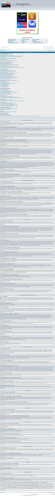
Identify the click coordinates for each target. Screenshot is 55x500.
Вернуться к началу (2, 125)
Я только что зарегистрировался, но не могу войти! (8, 58)
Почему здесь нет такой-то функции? (6, 115)
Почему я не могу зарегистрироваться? (6, 60)
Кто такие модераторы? (4, 89)
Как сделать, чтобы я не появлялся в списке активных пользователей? (11, 56)
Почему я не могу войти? (4, 54)
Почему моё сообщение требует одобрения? (7, 78)
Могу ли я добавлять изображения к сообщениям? (8, 83)
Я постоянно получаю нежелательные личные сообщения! (9, 97)
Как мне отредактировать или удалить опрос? (7, 73)
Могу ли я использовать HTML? (5, 81)
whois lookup (8, 484)
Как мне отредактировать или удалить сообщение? (8, 70)
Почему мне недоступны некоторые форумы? (7, 74)
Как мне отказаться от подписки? (5, 109)
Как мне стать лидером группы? (5, 92)
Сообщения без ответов (3, 49)
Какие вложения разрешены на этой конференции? (8, 111)
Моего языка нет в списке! (4, 65)
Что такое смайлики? (3, 82)
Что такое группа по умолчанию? (5, 93)
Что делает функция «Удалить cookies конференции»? (8, 61)
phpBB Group (30, 474)
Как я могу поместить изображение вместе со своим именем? (9, 66)
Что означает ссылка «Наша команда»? (6, 94)
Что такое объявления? (4, 84)
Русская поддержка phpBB (27, 495)
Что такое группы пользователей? (5, 90)
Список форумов (2, 50)
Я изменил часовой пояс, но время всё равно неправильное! (9, 64)
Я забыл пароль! (2, 57)
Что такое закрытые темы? (4, 86)
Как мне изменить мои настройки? (5, 63)
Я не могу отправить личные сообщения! (6, 96)
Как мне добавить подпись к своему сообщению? (7, 71)
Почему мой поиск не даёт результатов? (6, 103)
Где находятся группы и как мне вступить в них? (7, 91)
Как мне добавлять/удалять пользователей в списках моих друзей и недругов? (12, 100)
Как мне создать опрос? (4, 72)
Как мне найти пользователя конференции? (7, 105)
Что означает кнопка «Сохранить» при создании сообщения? (9, 77)
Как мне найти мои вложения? (5, 112)
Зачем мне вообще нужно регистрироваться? (7, 55)
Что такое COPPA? (3, 59)
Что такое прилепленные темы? (5, 85)
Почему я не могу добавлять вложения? (6, 75)
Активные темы (9, 49)
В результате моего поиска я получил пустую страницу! (8, 104)
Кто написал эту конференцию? (5, 114)
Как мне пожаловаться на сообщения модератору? (8, 76)
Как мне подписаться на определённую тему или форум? (9, 108)
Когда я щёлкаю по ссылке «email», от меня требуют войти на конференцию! (12, 67)
